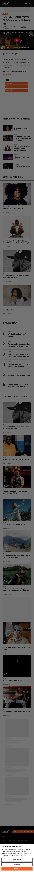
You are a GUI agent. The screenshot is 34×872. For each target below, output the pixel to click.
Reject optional (17, 859)
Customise (17, 864)
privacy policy (21, 855)
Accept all (17, 868)
